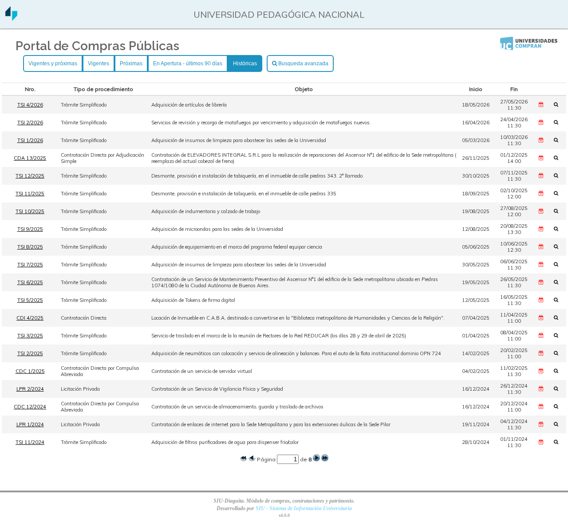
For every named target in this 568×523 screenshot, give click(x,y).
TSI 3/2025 (30, 336)
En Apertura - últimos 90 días (187, 63)
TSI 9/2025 (30, 229)
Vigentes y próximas (52, 63)
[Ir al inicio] (11, 17)
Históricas (245, 63)
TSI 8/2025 (30, 247)
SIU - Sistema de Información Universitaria (304, 508)
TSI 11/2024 (30, 442)
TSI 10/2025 (30, 211)
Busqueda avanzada (302, 63)
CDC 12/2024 (30, 407)
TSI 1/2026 (30, 140)
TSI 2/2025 (30, 353)
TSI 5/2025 (30, 300)
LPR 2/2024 (30, 389)
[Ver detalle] (559, 104)
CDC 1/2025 (30, 371)
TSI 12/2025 (30, 176)
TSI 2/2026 (30, 122)
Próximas (131, 63)
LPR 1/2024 (30, 424)
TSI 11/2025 (30, 193)
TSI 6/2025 (30, 282)
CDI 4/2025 (29, 318)
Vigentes (98, 63)
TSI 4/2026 (30, 105)
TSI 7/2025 (30, 265)
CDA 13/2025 (30, 158)
